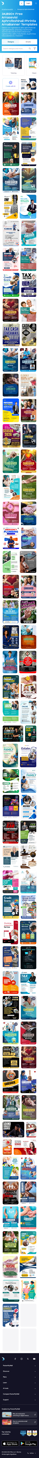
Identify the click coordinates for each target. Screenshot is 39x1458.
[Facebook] (15, 1359)
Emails (28, 42)
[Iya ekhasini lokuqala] (2, 3)
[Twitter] (28, 1359)
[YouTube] (34, 1359)
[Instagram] (21, 1359)
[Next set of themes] (36, 65)
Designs (11, 42)
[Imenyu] (36, 3)
